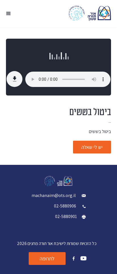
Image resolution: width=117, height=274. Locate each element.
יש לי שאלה (92, 147)
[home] (90, 13)
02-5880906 (65, 206)
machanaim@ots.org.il (54, 195)
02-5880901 (66, 216)
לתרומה (47, 258)
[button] (8, 13)
